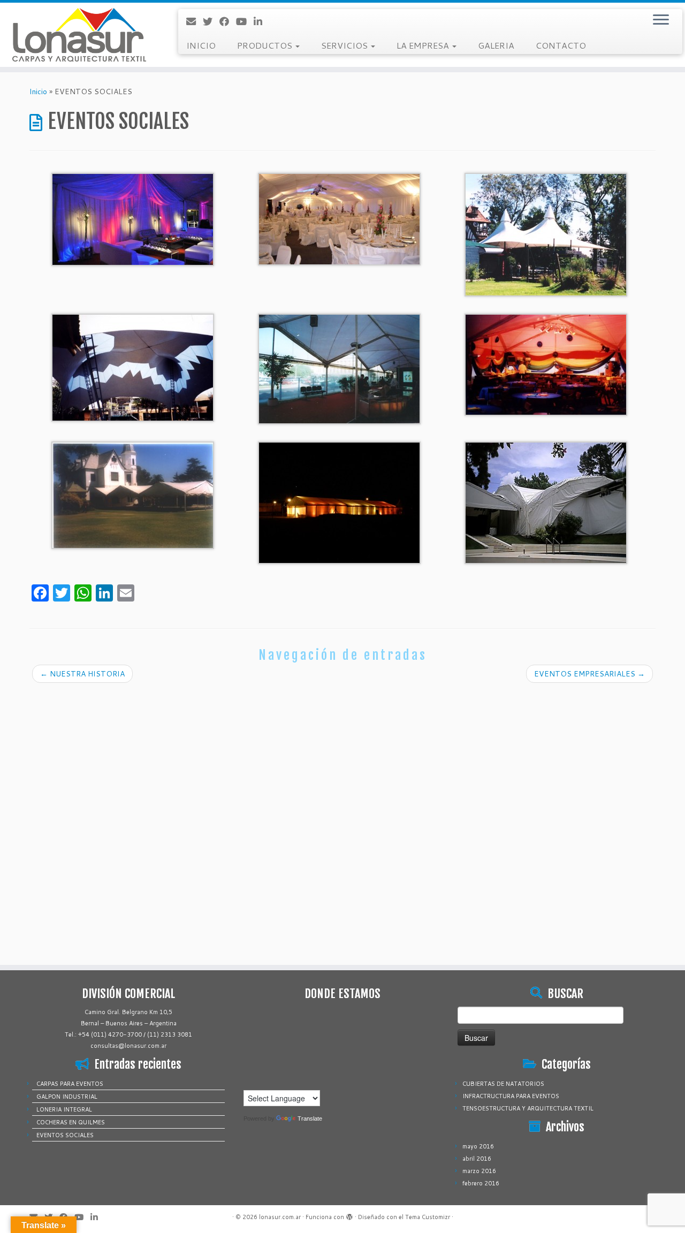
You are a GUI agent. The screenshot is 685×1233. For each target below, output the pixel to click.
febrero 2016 (480, 1183)
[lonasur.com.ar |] (79, 35)
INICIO (201, 45)
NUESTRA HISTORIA (82, 673)
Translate (310, 1118)
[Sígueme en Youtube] (245, 21)
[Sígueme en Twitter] (211, 21)
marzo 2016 (479, 1171)
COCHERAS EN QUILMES (70, 1122)
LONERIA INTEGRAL (64, 1109)
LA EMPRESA (424, 45)
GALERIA (496, 45)
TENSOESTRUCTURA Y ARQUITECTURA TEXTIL (527, 1108)
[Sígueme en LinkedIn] (261, 21)
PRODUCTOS (265, 45)
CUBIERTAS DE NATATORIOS (503, 1083)
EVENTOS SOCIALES (65, 1135)
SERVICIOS (345, 45)
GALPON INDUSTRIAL (66, 1096)
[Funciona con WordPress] (349, 1215)
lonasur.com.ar (280, 1217)
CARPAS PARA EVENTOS (69, 1083)
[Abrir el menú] (661, 20)
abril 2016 (476, 1158)
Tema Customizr (427, 1217)
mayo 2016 (478, 1146)
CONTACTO (561, 45)
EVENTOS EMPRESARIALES (589, 673)
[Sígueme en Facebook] (227, 21)
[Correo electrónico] (194, 21)
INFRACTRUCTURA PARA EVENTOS (510, 1096)
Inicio (38, 91)
